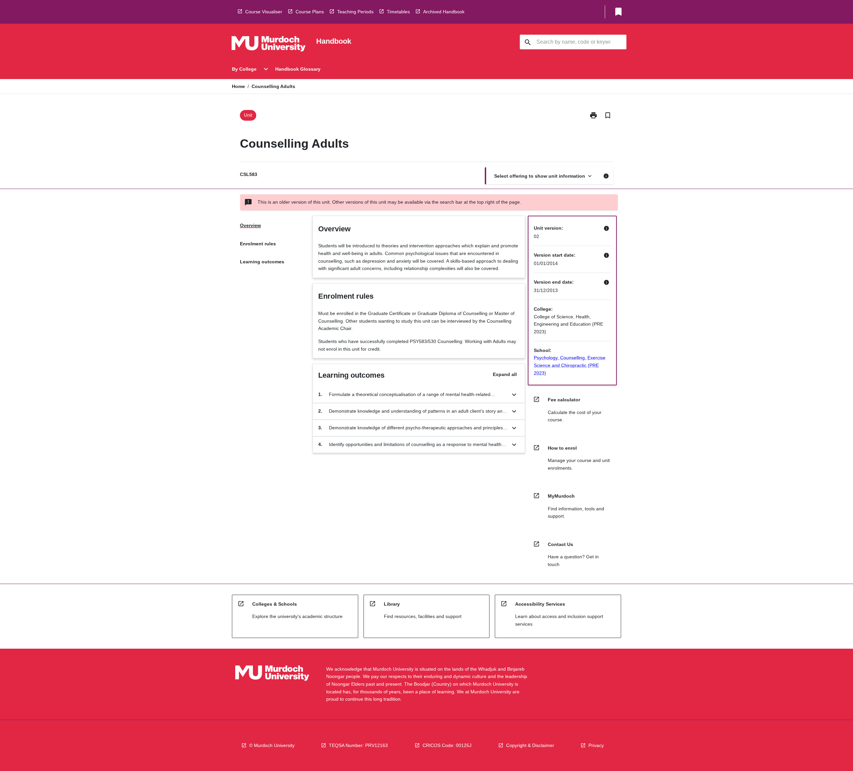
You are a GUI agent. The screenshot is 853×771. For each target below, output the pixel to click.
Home (238, 86)
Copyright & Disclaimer (530, 745)
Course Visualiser (263, 11)
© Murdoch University (272, 745)
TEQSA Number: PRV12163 (358, 745)
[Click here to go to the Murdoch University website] (269, 45)
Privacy (596, 745)
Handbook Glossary (298, 69)
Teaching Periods (355, 11)
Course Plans (310, 11)
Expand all (505, 374)
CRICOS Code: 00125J (447, 745)
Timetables (398, 11)
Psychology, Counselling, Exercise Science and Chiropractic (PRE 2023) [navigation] (569, 365)
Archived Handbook (443, 11)
